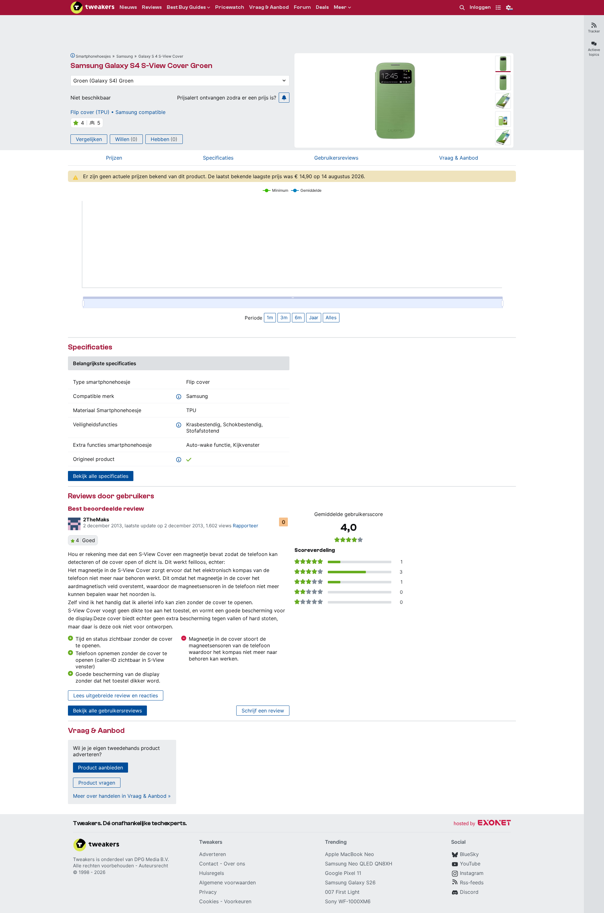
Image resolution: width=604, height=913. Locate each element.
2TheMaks (96, 519)
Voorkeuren (237, 901)
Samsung (124, 56)
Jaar (313, 317)
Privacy (208, 892)
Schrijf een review (263, 710)
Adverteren (212, 854)
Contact (208, 863)
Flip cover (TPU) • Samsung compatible (117, 112)
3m (284, 317)
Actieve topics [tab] (594, 52)
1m (270, 317)
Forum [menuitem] (302, 7)
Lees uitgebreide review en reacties (115, 695)
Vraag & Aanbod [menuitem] (269, 7)
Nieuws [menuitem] (128, 7)
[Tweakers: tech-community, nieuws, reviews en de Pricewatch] (92, 7)
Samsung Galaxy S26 (350, 882)
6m (298, 317)
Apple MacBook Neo (349, 854)
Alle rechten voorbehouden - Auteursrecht (120, 866)
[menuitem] (462, 7)
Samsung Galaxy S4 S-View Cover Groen (141, 65)
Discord (469, 892)
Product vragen (96, 783)
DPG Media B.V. (151, 859)
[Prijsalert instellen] (284, 98)
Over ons (234, 863)
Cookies (209, 901)
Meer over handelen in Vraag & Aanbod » (122, 796)
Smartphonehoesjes (93, 56)
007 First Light (342, 892)
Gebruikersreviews (336, 158)
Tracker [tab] (594, 31)
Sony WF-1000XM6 (348, 901)
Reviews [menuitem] (152, 7)
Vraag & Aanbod (458, 158)
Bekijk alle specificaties (100, 476)
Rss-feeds (472, 882)
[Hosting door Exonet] (482, 824)
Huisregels (211, 873)
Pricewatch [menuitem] (229, 7)
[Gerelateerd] (72, 55)
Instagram (472, 873)
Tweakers (84, 859)
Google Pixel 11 (343, 873)
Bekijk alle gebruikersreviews (107, 710)
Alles (331, 317)
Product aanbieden (100, 767)
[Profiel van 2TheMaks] (74, 524)
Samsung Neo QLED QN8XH (358, 863)
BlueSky (469, 854)
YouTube (470, 863)
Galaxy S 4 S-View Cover (160, 56)
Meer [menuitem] (340, 7)
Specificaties (218, 158)
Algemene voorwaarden (227, 882)
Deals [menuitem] (322, 7)
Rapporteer (245, 526)
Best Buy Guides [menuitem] (186, 7)
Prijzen (114, 158)
